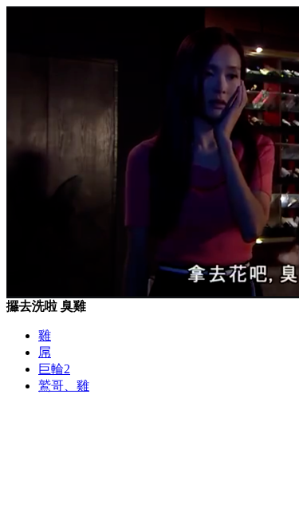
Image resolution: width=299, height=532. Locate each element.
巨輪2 (54, 369)
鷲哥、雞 (63, 385)
